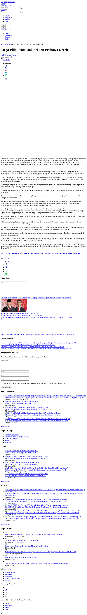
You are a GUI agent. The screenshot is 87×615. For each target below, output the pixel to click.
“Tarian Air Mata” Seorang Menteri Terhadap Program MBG (25, 476)
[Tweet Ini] (6, 69)
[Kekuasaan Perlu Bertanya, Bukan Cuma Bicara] (22, 462)
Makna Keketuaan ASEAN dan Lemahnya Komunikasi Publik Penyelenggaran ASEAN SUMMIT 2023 (40, 552)
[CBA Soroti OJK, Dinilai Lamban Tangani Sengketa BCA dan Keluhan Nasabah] (33, 413)
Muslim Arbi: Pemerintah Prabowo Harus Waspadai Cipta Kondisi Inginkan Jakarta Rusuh (35, 501)
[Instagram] (6, 592)
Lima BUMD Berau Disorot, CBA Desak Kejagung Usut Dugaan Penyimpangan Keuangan (36, 507)
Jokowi (33, 253)
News (7, 33)
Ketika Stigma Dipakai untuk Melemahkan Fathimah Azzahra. (26, 409)
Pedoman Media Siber (12, 578)
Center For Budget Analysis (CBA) (17, 436)
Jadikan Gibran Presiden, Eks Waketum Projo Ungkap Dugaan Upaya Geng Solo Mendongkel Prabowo (36, 298)
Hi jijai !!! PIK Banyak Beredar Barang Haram (20, 557)
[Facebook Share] (6, 66)
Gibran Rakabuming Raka (20, 253)
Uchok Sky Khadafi (12, 435)
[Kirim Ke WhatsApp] (6, 75)
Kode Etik (8, 574)
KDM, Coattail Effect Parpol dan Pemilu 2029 (20, 403)
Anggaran (8, 35)
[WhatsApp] (6, 594)
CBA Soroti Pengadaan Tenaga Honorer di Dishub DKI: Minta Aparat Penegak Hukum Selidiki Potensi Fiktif (42, 513)
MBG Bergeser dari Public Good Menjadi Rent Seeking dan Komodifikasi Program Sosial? (35, 470)
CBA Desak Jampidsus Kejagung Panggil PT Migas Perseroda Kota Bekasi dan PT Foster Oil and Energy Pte (42, 518)
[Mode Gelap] (6, 10)
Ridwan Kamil (67, 253)
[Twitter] (6, 590)
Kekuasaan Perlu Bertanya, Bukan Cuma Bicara (21, 464)
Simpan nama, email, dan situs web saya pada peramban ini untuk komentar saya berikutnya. (34, 383)
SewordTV (76, 253)
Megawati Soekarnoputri (45, 253)
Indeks (3, 10)
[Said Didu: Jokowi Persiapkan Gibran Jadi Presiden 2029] (14, 311)
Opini (7, 39)
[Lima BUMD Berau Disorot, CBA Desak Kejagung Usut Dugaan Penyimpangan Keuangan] (37, 505)
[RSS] (6, 596)
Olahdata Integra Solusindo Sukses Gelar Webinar (22, 540)
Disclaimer (8, 576)
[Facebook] (6, 587)
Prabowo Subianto (11, 438)
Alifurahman (5, 253)
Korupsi (8, 37)
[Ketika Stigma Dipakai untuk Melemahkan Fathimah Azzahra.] (26, 407)
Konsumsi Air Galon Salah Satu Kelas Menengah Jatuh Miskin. (26, 546)
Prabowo (58, 253)
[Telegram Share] (6, 73)
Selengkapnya (6, 426)
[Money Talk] (6, 6)
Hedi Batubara (6, 55)
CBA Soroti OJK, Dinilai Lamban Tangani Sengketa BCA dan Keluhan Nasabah (28, 345)
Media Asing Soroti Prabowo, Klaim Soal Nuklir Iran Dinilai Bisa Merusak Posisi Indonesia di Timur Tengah (37, 334)
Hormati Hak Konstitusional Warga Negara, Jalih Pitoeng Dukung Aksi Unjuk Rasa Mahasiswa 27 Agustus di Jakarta (40, 343)
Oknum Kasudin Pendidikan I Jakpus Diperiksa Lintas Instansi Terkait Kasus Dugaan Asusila (36, 563)
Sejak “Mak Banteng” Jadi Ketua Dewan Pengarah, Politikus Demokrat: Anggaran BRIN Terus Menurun (36, 317)
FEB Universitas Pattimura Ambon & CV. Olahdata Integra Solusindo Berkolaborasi (33, 534)
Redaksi (8, 580)
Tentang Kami (10, 572)
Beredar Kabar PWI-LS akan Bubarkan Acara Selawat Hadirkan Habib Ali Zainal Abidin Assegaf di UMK (37, 349)
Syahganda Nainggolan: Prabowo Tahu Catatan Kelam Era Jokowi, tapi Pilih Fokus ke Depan (32, 347)
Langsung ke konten (8, 2)
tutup (3, 25)
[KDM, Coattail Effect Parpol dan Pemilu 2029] (21, 401)
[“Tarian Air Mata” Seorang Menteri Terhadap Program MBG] (26, 474)
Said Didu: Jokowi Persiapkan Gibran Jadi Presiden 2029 (20, 313)
